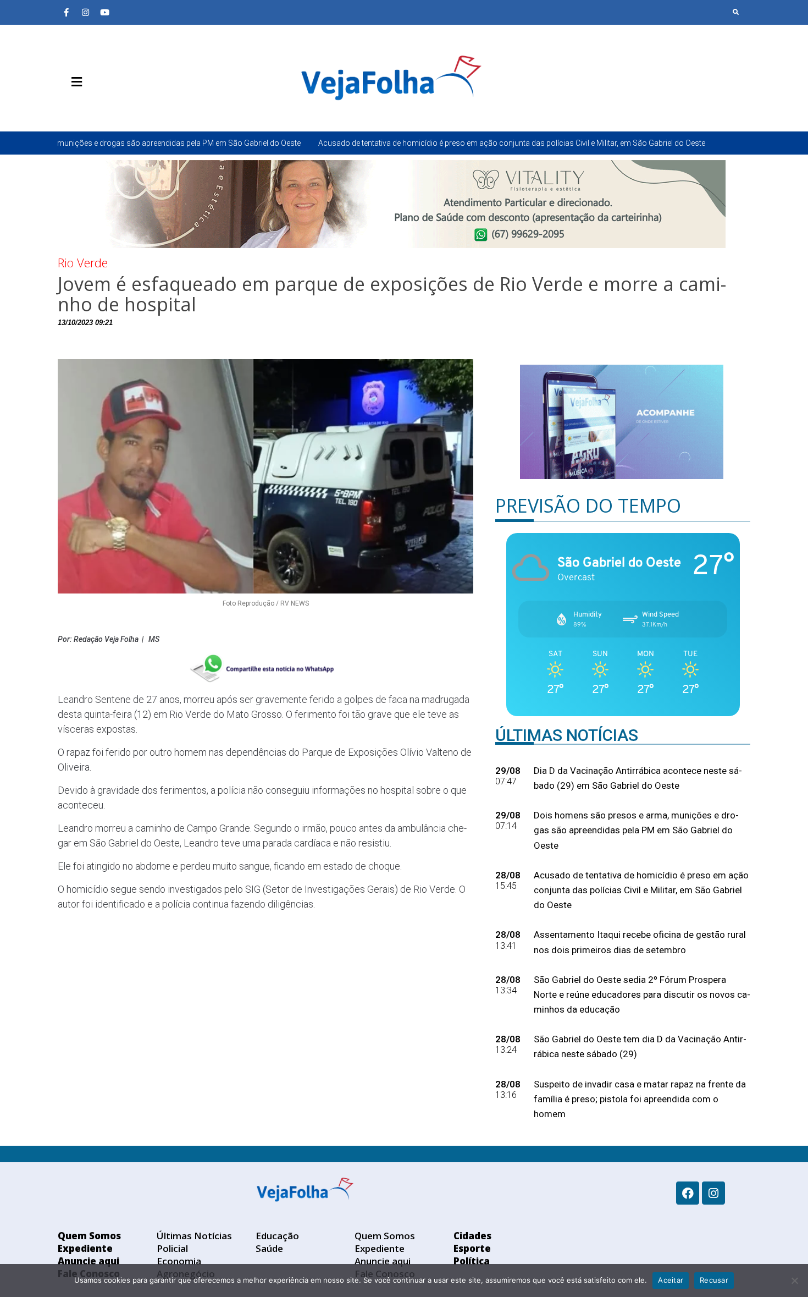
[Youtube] (104, 12)
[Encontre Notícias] (736, 12)
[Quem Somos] (66, 107)
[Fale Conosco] (115, 107)
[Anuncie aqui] (99, 107)
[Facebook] (687, 1193)
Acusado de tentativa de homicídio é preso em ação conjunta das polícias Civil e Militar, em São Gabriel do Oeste (428, 143)
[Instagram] (85, 12)
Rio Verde (83, 262)
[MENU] (74, 82)
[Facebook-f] (66, 12)
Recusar (714, 1280)
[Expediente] (82, 107)
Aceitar (670, 1280)
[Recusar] (794, 1280)
